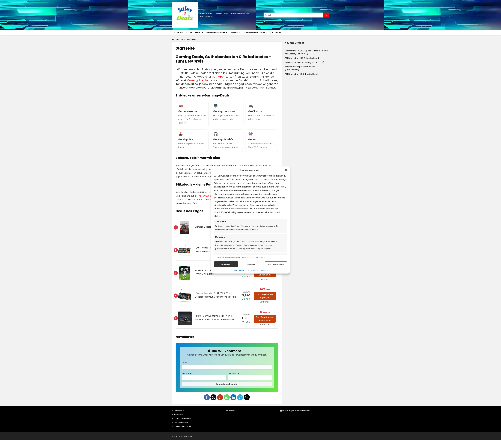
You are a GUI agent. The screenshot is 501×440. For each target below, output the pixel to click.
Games (234, 32)
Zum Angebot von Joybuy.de (265, 296)
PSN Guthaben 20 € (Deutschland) (301, 74)
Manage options (276, 264)
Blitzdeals (196, 32)
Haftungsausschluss (182, 426)
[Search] (326, 15)
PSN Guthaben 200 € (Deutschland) (302, 58)
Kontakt (277, 32)
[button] (285, 170)
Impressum (263, 270)
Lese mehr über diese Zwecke (253, 257)
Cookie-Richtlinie (239, 270)
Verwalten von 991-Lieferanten (228, 257)
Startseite (180, 32)
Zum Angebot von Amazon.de (265, 319)
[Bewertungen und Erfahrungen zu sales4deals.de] (295, 410)
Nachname (233, 373)
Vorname (187, 373)
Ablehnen (251, 264)
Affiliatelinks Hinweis (182, 418)
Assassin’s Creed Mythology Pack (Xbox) (304, 62)
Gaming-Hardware (255, 32)
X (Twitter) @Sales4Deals (208, 195)
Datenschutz (253, 270)
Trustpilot (230, 410)
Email (184, 362)
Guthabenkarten (216, 32)
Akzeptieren (226, 264)
